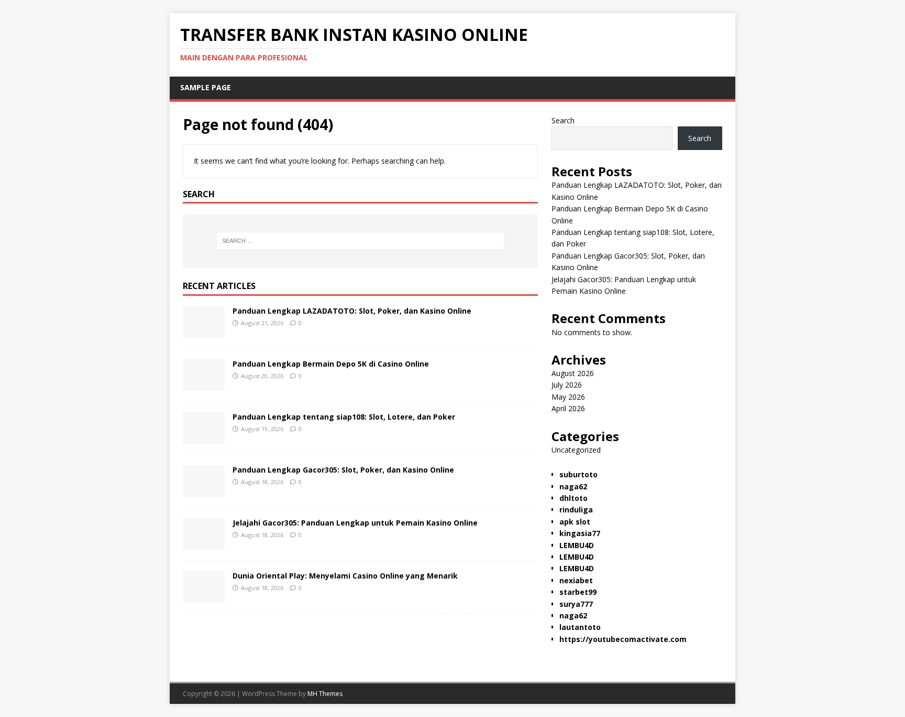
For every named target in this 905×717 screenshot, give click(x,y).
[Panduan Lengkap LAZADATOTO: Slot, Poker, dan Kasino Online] (204, 332)
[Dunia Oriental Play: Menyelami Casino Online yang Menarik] (204, 597)
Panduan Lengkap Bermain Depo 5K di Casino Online (331, 364)
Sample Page (205, 87)
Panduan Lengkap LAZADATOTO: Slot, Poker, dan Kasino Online (352, 311)
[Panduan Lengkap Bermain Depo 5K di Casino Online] (204, 385)
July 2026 (566, 385)
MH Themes (325, 693)
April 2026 (568, 408)
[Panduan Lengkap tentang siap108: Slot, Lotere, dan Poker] (204, 438)
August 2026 (572, 373)
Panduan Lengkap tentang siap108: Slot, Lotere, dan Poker (344, 417)
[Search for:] (360, 241)
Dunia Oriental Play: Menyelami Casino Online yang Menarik (345, 576)
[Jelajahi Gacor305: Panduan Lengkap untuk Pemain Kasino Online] (204, 544)
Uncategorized (576, 450)
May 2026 (568, 397)
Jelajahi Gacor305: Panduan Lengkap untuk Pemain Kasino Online (355, 523)
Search (563, 120)
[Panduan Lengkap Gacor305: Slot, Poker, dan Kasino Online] (204, 491)
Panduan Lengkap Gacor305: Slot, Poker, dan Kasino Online (343, 470)
